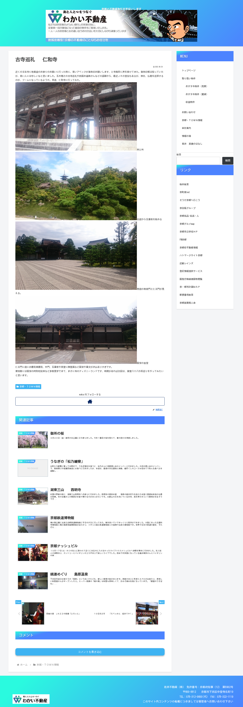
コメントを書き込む (90, 651)
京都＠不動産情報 (189, 247)
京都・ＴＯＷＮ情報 (30, 386)
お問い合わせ (189, 112)
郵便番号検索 (186, 295)
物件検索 (184, 184)
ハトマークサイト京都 (191, 255)
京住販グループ (188, 208)
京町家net (185, 192)
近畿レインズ (186, 263)
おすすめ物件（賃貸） (197, 94)
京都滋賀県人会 (188, 303)
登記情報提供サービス (191, 271)
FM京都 (183, 239)
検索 (179, 154)
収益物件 (190, 102)
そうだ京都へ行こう (190, 200)
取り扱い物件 (189, 78)
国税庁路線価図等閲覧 (191, 279)
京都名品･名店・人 (189, 216)
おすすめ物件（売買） (197, 86)
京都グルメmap (187, 224)
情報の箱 (186, 136)
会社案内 (186, 128)
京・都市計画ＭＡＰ (190, 287)
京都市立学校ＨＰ (189, 231)
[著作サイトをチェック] (90, 401)
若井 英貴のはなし (192, 144)
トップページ (189, 70)
